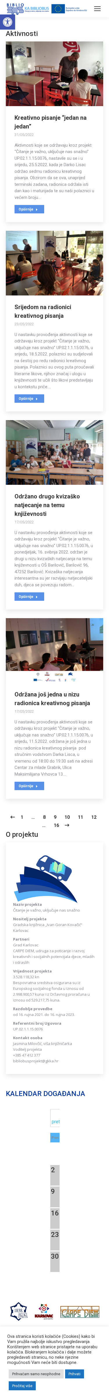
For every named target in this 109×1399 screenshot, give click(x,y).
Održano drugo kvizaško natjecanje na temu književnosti (47, 505)
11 (80, 817)
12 (94, 817)
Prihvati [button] (75, 1374)
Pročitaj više (22, 1386)
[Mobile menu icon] (97, 8)
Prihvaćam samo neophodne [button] (36, 1374)
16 (56, 825)
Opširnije (26, 209)
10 (67, 817)
